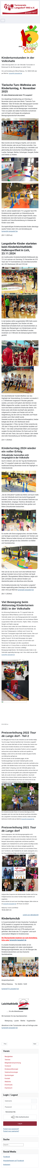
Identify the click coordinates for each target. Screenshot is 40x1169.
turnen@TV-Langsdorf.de (10, 989)
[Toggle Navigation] (3, 20)
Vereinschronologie (11, 1072)
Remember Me (10, 1112)
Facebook (6, 1157)
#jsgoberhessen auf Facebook (13, 1161)
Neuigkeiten (9, 1056)
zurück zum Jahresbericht (30, 915)
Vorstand (8, 1066)
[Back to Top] (36, 1165)
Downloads (8, 1085)
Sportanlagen (9, 1075)
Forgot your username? (11, 1131)
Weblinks (8, 1082)
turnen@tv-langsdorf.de (15, 73)
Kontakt (7, 1078)
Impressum (8, 1088)
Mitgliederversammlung (13, 1063)
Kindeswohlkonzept (11, 1069)
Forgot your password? (11, 1129)
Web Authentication (22, 1117)
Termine (7, 1060)
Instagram (6, 1164)
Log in (20, 1123)
